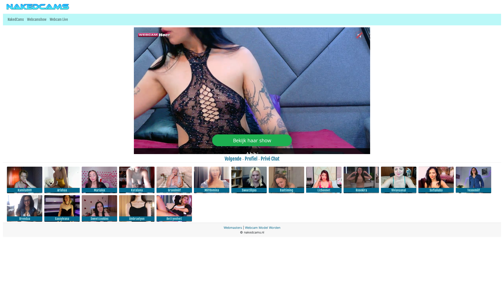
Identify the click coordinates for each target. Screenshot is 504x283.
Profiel (251, 159)
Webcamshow (36, 19)
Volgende (233, 159)
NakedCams (16, 19)
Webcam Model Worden (262, 228)
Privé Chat (270, 159)
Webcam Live (59, 19)
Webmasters (233, 228)
